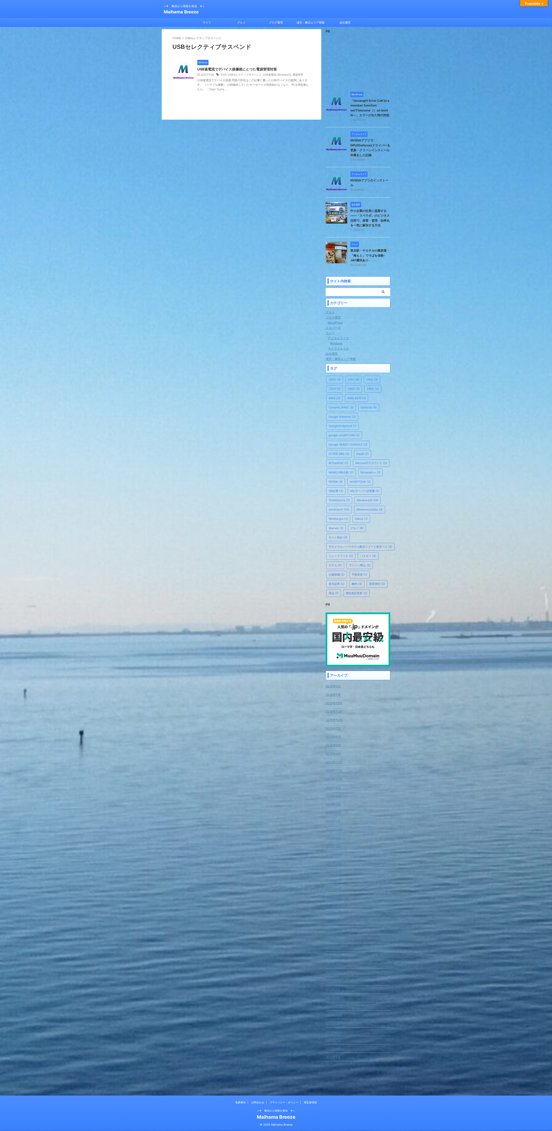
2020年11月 (334, 1015)
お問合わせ (257, 1102)
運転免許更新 (356, 593)
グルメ (241, 22)
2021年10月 (334, 930)
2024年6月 (333, 812)
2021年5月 (333, 972)
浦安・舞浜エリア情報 (310, 22)
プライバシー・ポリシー (284, 1102)
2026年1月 (333, 694)
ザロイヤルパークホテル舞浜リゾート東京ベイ (360, 546)
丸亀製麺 (337, 574)
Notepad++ (370, 472)
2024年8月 (333, 796)
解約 (357, 583)
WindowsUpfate (369, 509)
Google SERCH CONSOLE (348, 444)
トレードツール (341, 556)
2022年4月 (333, 888)
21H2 (372, 379)
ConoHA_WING (341, 407)
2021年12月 (334, 913)
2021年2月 (333, 989)
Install (362, 453)
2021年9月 (333, 939)
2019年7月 (333, 1057)
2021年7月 (333, 956)
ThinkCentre (339, 500)
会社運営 (345, 22)
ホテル (335, 565)
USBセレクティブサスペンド (245, 74)
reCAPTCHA (360, 481)
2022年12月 (334, 863)
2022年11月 (334, 871)
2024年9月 (333, 787)
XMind (361, 518)
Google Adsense (342, 416)
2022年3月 (333, 897)
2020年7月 (333, 1040)
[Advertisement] (358, 60)
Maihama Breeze (181, 11)
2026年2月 (333, 686)
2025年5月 (333, 745)
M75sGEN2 (338, 463)
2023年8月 (333, 838)
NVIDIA (336, 481)
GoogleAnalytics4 (342, 426)
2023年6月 (333, 846)
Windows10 (284, 74)
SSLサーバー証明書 (364, 491)
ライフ (207, 22)
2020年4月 (333, 1048)
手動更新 (359, 574)
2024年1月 (333, 821)
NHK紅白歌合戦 (341, 472)
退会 (334, 593)
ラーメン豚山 (359, 565)
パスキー (368, 556)
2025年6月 (333, 737)
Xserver (336, 528)
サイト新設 (338, 537)
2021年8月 (333, 947)
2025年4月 (333, 753)
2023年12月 (334, 829)
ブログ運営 (276, 22)
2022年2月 (333, 905)
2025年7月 (333, 728)
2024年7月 (333, 804)
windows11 (339, 509)
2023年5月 (333, 855)
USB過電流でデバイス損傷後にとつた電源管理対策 (237, 69)
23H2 (354, 388)
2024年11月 (334, 770)
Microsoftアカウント (371, 463)
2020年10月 (334, 1023)
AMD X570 (356, 398)
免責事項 (240, 1102)
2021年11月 (334, 922)
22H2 (334, 388)
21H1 (223, 74)
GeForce (369, 407)
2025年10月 (334, 720)
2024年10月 (334, 779)
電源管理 (298, 74)
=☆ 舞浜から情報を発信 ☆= (276, 1110)
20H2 (335, 379)
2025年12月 (334, 703)
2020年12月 (334, 1006)
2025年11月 (334, 711)
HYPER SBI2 (339, 453)
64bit (334, 398)
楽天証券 (337, 583)
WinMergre (338, 518)
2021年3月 (333, 981)
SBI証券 (336, 491)
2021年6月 (333, 964)
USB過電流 (269, 74)
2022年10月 (334, 880)
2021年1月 (333, 998)
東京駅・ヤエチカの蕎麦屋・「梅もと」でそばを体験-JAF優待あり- (370, 255)
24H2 (373, 388)
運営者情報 (310, 1102)
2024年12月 (334, 762)
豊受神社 (377, 583)
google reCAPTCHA (344, 435)
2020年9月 (333, 1031)
